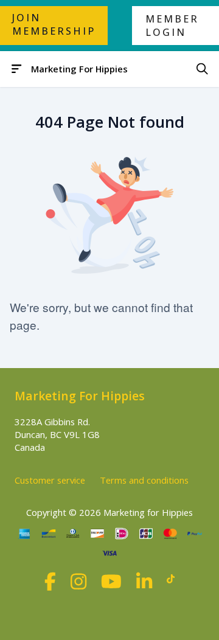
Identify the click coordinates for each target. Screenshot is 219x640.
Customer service (50, 480)
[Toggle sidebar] (17, 69)
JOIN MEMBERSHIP (54, 24)
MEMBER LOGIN (172, 25)
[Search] (202, 69)
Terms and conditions (144, 480)
